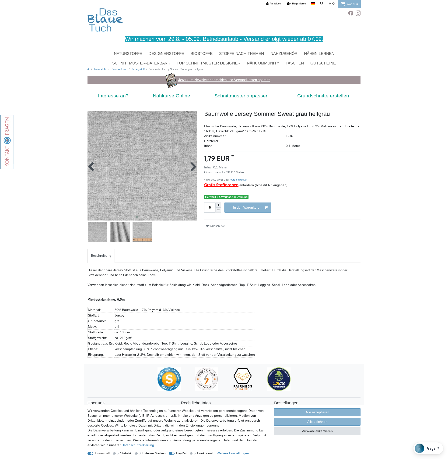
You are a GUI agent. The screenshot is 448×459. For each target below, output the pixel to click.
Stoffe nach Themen (241, 53)
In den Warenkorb (246, 207)
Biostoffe (202, 53)
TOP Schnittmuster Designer (208, 63)
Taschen (295, 63)
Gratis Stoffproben (221, 184)
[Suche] (322, 3)
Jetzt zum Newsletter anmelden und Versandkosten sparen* (224, 80)
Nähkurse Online (171, 95)
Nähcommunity (263, 63)
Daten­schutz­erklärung (138, 445)
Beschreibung (101, 255)
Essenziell (102, 453)
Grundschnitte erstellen (323, 95)
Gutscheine (323, 63)
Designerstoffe (166, 53)
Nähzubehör (284, 53)
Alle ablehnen (317, 421)
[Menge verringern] (218, 210)
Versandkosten (238, 179)
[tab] (101, 256)
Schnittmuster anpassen (241, 95)
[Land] (312, 3)
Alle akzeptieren (317, 412)
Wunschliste (217, 226)
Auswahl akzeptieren (317, 431)
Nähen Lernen (319, 53)
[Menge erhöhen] (218, 205)
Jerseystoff (138, 69)
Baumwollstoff (119, 69)
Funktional (205, 453)
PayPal (181, 453)
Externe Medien (154, 453)
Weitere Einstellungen (233, 453)
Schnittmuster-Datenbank (141, 63)
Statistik (126, 453)
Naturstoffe (128, 53)
